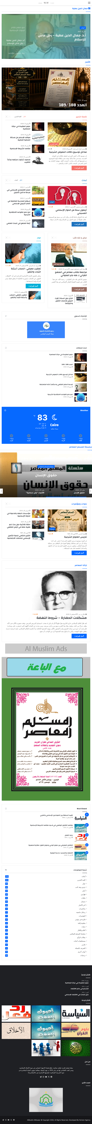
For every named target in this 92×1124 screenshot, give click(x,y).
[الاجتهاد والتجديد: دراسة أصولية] (80, 856)
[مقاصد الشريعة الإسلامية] (38, 149)
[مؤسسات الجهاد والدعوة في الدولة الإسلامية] (38, 513)
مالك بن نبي (81, 614)
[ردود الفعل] (80, 838)
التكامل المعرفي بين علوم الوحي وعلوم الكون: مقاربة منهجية (50, 845)
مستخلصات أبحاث (79, 941)
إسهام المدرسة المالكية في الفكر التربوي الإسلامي (19, 202)
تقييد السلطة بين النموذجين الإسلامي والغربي (56, 815)
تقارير (83, 945)
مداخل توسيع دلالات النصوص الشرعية (68, 152)
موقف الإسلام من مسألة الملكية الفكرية (20, 139)
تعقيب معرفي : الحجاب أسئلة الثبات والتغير (26, 270)
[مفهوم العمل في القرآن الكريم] (75, 1048)
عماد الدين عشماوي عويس (77, 269)
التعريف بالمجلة (80, 948)
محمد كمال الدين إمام (79, 149)
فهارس (83, 894)
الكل (24, 116)
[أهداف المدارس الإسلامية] (46, 1048)
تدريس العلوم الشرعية (75, 537)
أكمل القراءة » (79, 168)
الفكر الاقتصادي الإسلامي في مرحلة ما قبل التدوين (18, 191)
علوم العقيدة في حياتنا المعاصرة (21, 127)
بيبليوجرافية (81, 923)
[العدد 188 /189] (46, 89)
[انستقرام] (43, 1077)
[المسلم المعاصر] (46, 3)
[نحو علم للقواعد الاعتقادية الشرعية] (38, 212)
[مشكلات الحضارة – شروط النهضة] (46, 595)
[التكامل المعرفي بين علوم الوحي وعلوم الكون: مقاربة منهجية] (80, 847)
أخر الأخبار (82, 905)
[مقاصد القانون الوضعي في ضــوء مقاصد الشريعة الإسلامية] (80, 828)
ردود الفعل (69, 835)
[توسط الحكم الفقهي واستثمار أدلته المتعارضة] (80, 387)
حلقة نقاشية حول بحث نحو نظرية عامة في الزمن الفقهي (18, 526)
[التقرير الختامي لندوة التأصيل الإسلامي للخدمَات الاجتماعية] (38, 536)
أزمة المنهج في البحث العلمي (18, 223)
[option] (46, 36)
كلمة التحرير (17, 116)
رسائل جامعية (80, 912)
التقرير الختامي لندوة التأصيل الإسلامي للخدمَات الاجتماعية (18, 537)
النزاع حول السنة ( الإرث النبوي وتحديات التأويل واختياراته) (64, 301)
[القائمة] (89, 3)
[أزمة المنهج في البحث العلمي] (38, 223)
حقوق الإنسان (46, 475)
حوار (83, 883)
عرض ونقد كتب (80, 887)
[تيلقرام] (40, 1077)
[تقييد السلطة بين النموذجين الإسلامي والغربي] (80, 818)
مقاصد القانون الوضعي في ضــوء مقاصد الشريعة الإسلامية (51, 825)
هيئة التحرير (81, 534)
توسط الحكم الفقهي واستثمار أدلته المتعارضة (56, 384)
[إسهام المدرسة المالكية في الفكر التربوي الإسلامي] (38, 201)
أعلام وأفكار (81, 930)
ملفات (83, 898)
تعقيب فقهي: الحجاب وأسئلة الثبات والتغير (18, 296)
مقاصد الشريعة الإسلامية (20, 148)
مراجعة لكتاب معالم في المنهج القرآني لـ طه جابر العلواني (71, 273)
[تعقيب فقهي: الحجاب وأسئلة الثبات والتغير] (34, 295)
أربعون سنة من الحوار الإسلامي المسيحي (71, 211)
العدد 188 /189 (73, 105)
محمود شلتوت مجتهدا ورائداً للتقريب (18, 161)
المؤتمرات (82, 916)
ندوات (83, 927)
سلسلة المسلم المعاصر (46, 466)
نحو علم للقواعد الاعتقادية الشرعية (19, 213)
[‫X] (48, 1077)
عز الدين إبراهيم (80, 207)
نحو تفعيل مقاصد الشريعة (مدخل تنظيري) (66, 37)
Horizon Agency (84, 1120)
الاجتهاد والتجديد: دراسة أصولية (61, 852)
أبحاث (83, 28)
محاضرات (82, 909)
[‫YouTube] (46, 1077)
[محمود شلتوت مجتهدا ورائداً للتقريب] (38, 160)
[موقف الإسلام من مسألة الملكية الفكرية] (38, 138)
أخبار (83, 891)
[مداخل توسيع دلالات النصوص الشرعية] (80, 377)
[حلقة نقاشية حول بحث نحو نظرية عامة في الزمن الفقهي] (38, 525)
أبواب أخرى (81, 952)
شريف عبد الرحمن (34, 265)
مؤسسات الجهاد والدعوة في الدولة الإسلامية (18, 515)
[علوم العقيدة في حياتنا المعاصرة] (38, 126)
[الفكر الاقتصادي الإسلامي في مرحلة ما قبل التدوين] (38, 190)
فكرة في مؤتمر (80, 919)
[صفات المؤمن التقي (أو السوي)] (16, 1031)
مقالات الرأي (81, 937)
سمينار (83, 901)
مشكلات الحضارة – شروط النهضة (61, 618)
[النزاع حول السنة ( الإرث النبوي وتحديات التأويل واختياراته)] (80, 298)
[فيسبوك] (51, 1077)
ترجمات (82, 955)
